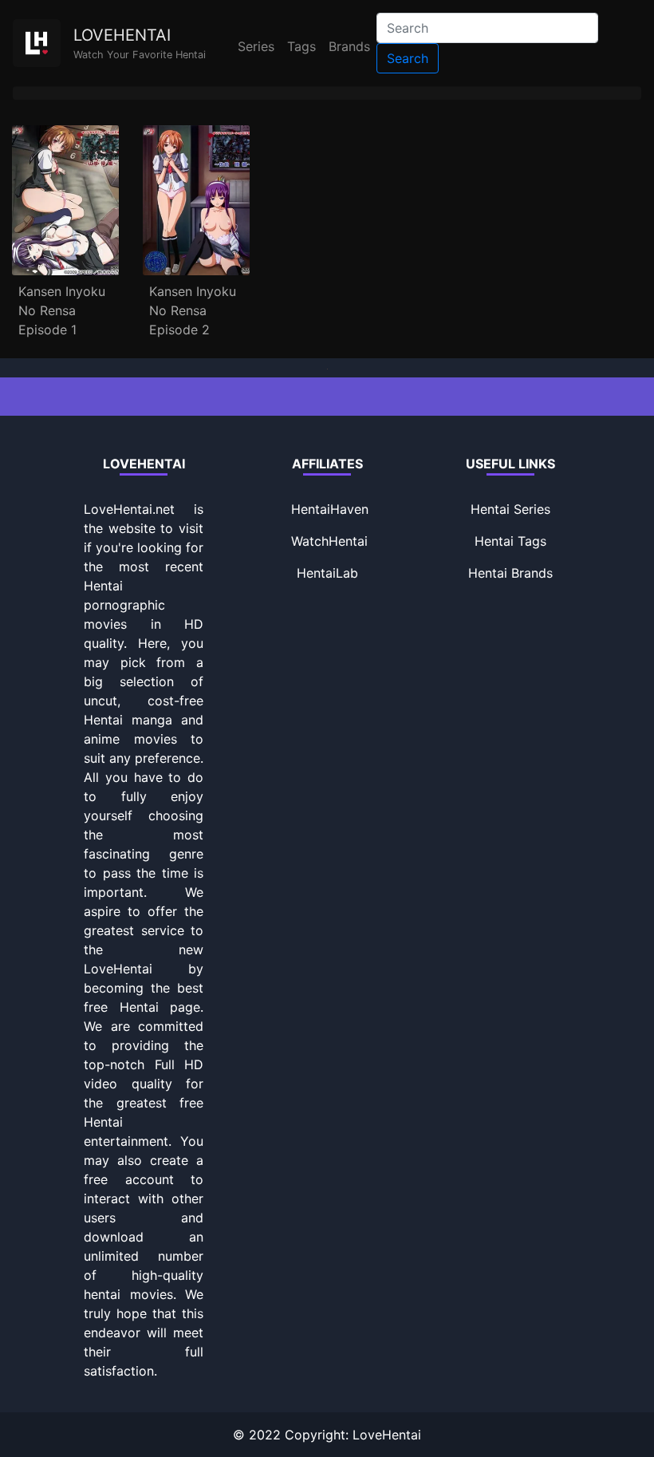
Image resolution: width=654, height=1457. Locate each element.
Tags (301, 46)
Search (407, 58)
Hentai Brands (510, 573)
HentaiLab (327, 573)
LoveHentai (387, 1435)
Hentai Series (510, 509)
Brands (349, 46)
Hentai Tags (510, 541)
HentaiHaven (329, 509)
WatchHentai (329, 541)
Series (256, 46)
